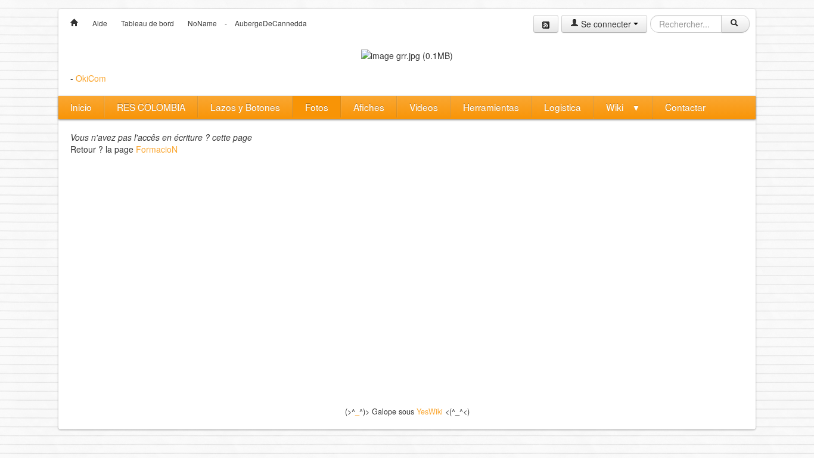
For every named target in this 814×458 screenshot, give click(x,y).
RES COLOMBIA (151, 106)
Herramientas (491, 106)
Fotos (316, 106)
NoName (202, 23)
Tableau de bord (147, 23)
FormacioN (157, 149)
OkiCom (91, 78)
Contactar (685, 106)
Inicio (81, 106)
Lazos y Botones (245, 106)
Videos (423, 106)
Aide (99, 23)
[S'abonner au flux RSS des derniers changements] (545, 24)
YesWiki (430, 411)
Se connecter (606, 24)
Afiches (368, 106)
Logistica (562, 106)
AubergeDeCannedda (271, 23)
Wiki (623, 106)
